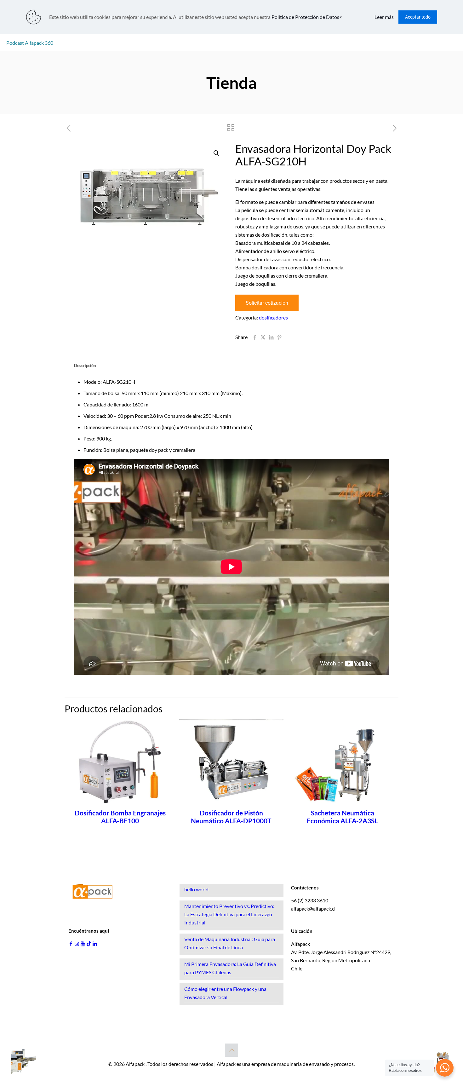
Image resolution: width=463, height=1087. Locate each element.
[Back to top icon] (231, 1050)
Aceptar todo (418, 17)
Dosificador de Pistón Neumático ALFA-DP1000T (231, 817)
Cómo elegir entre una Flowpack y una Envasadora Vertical (225, 993)
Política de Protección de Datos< (307, 17)
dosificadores (273, 317)
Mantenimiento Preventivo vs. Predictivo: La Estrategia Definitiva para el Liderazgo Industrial (229, 914)
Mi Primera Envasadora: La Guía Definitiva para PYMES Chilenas (230, 968)
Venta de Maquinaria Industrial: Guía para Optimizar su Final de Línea (229, 943)
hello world (196, 889)
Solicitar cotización (267, 303)
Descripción (85, 365)
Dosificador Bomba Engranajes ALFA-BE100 (120, 817)
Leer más (384, 17)
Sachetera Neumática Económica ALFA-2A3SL (342, 817)
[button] (216, 153)
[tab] (85, 366)
